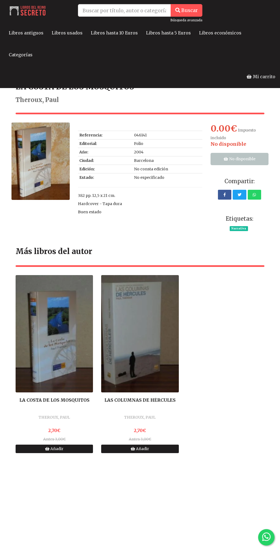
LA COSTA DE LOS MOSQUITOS (54, 400)
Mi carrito (263, 76)
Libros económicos (220, 33)
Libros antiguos (26, 33)
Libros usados (67, 33)
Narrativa (238, 228)
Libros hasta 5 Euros (168, 33)
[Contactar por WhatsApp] (266, 537)
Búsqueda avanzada (186, 20)
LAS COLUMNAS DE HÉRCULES (140, 400)
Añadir (56, 448)
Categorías (21, 54)
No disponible (241, 158)
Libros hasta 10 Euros (114, 33)
